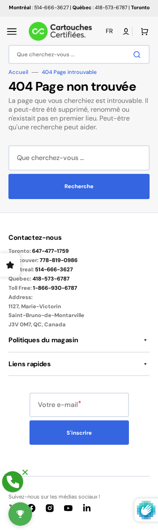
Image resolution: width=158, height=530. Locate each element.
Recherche (79, 186)
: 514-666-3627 (39, 7)
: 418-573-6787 (99, 7)
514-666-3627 (54, 269)
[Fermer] (25, 472)
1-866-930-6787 (55, 287)
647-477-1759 (50, 251)
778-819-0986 (59, 260)
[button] (12, 31)
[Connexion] (126, 31)
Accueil (18, 72)
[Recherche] (139, 54)
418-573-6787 (51, 278)
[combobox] (79, 54)
